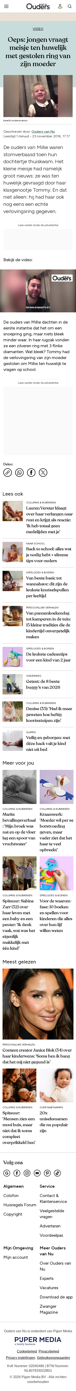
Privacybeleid (49, 1351)
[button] (20, 1358)
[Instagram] (27, 1173)
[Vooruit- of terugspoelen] (38, 302)
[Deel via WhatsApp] (19, 472)
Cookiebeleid (27, 1351)
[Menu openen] (6, 6)
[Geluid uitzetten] (17, 307)
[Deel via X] (43, 472)
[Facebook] (17, 1173)
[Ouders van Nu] (38, 6)
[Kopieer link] (7, 472)
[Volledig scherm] (68, 307)
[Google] (6, 1173)
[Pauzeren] (7, 307)
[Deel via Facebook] (31, 472)
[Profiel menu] (60, 6)
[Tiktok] (57, 1173)
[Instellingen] (59, 307)
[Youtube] (37, 1173)
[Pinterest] (47, 1173)
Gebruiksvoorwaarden (53, 1358)
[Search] (70, 6)
